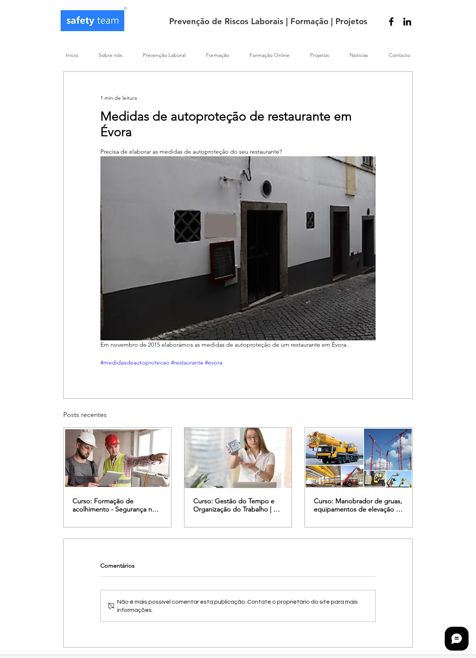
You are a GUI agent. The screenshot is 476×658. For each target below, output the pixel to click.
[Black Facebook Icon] (391, 21)
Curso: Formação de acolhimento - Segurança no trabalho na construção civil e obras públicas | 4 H (116, 505)
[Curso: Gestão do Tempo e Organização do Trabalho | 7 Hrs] (238, 458)
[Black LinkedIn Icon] (407, 21)
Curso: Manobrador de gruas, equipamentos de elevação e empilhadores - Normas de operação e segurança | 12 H (358, 505)
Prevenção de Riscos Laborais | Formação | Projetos (268, 21)
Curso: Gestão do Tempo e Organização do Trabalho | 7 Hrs (235, 505)
